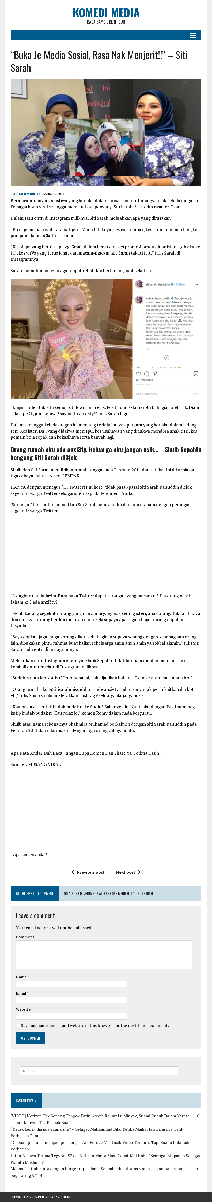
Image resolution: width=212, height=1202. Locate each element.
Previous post (90, 872)
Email (21, 993)
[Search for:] (99, 1070)
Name (21, 977)
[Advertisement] (106, 555)
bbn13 (35, 194)
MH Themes (65, 1197)
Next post (125, 872)
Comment (25, 937)
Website (23, 1009)
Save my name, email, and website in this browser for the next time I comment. (95, 1025)
